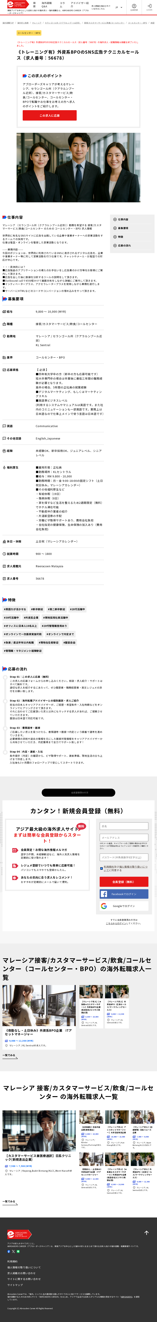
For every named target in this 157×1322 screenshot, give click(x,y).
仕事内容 (123, 219)
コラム (62, 4)
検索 (34, 4)
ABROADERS (126, 1296)
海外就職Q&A (47, 4)
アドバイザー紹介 (80, 4)
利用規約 (109, 866)
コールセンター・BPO (28, 32)
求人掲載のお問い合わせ (21, 1273)
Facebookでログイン (124, 894)
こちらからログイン (116, 923)
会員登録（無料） (124, 882)
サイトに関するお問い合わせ (24, 1279)
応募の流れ (124, 245)
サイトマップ (15, 1285)
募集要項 (123, 228)
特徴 (120, 237)
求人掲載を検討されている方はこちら (101, 7)
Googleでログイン (124, 906)
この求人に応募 (50, 115)
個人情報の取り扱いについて (126, 868)
